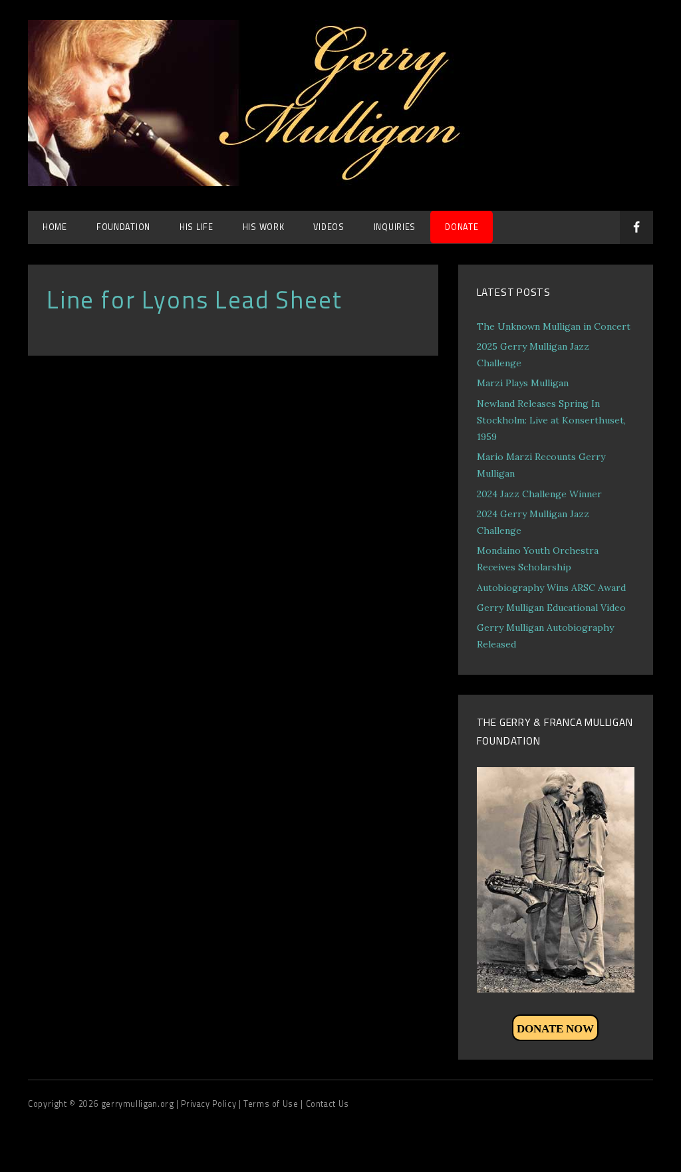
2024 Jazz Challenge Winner (539, 494)
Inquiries (395, 227)
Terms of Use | (274, 1104)
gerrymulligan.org (138, 1104)
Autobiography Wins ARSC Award (551, 588)
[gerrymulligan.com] (260, 182)
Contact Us (327, 1104)
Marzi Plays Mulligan (523, 383)
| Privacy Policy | (209, 1104)
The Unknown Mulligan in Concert (553, 326)
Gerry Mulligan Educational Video (551, 608)
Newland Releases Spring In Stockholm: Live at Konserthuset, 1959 (551, 420)
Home (55, 227)
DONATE (461, 227)
